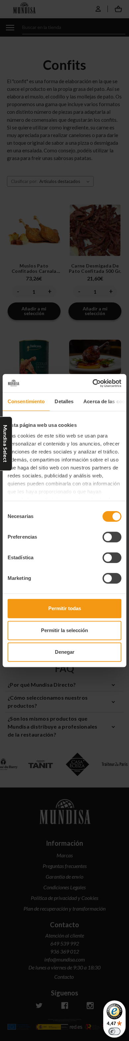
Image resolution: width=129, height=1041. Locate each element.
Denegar (64, 652)
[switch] (112, 537)
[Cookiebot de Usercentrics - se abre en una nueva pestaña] (92, 383)
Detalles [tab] (64, 401)
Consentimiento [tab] (26, 401)
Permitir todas (64, 608)
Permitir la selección (64, 630)
